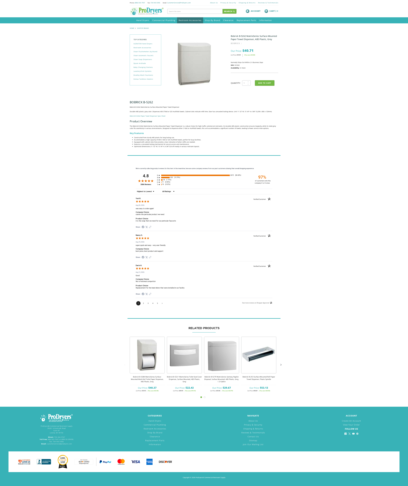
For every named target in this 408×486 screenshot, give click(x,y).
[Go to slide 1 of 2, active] (201, 397)
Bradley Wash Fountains (143, 75)
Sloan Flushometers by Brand (145, 52)
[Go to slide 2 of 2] (204, 397)
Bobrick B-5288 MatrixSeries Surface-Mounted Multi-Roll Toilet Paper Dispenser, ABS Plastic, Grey (147, 379)
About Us (214, 3)
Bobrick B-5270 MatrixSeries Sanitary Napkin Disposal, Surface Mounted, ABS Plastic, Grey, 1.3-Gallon (221, 379)
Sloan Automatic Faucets (143, 55)
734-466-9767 (56, 437)
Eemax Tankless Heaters (143, 79)
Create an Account (351, 421)
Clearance (228, 20)
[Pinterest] (357, 434)
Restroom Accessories (190, 20)
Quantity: (236, 83)
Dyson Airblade (140, 63)
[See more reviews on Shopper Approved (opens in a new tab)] (150, 227)
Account (256, 11)
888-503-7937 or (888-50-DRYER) (56, 439)
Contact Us (253, 436)
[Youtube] (353, 434)
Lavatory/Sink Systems (143, 71)
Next (281, 365)
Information (265, 20)
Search (228, 11)
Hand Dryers (142, 20)
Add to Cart (147, 358)
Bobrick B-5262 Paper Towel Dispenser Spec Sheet (147, 116)
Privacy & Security (228, 3)
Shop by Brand (212, 20)
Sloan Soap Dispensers (143, 59)
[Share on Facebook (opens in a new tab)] (143, 227)
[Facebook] (345, 434)
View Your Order (351, 424)
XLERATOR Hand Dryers (143, 44)
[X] (349, 434)
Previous (125, 365)
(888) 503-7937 (140, 3)
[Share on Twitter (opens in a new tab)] (146, 227)
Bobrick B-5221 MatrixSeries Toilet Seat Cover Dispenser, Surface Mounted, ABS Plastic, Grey (184, 379)
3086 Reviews (148, 184)
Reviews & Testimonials (268, 3)
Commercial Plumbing (163, 20)
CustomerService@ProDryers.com (179, 3)
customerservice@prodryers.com (56, 444)
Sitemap (253, 440)
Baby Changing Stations (143, 67)
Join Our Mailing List (253, 444)
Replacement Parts (246, 20)
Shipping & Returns (247, 3)
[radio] (204, 175)
